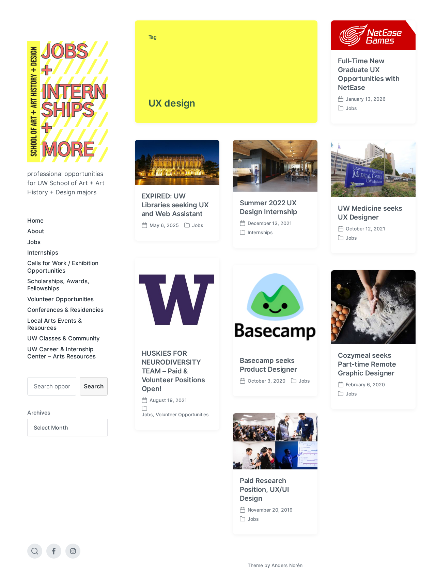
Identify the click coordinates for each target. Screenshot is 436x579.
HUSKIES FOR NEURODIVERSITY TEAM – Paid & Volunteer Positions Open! (173, 371)
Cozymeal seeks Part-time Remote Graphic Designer (367, 364)
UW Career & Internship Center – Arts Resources (61, 353)
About (35, 231)
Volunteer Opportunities (60, 299)
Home (35, 220)
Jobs (34, 242)
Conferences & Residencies (65, 309)
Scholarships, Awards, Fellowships (58, 285)
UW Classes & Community (63, 338)
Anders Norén (286, 565)
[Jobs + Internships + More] (67, 101)
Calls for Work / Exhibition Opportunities (62, 267)
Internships (42, 252)
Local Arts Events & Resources (54, 324)
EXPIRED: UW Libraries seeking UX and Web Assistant (175, 205)
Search (94, 386)
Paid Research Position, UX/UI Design (265, 489)
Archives (38, 412)
